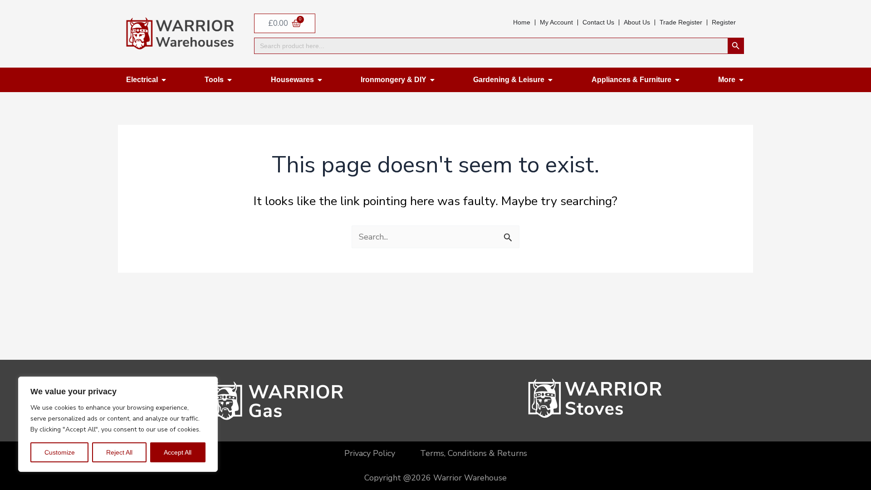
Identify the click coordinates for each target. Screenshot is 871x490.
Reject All (119, 452)
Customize (59, 452)
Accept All (177, 452)
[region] (118, 424)
